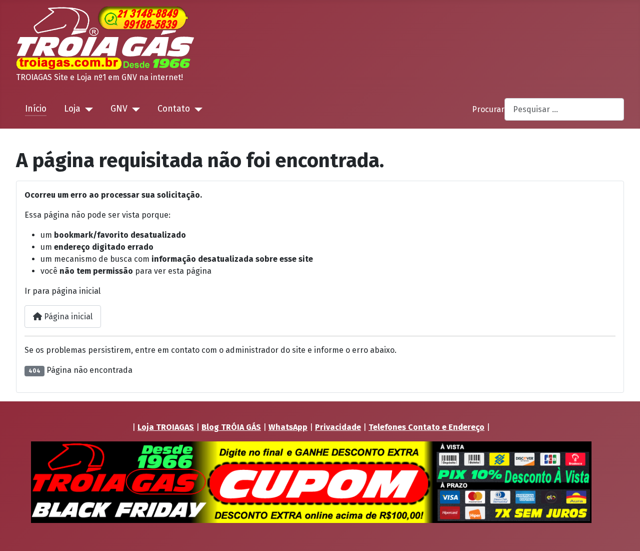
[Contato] (196, 109)
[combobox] (564, 109)
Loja (72, 109)
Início (35, 109)
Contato (174, 109)
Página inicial (67, 316)
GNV (119, 109)
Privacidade (338, 427)
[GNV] (134, 109)
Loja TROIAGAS (166, 427)
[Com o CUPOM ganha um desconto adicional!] (311, 482)
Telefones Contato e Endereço (426, 427)
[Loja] (86, 109)
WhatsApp (288, 427)
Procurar (488, 109)
